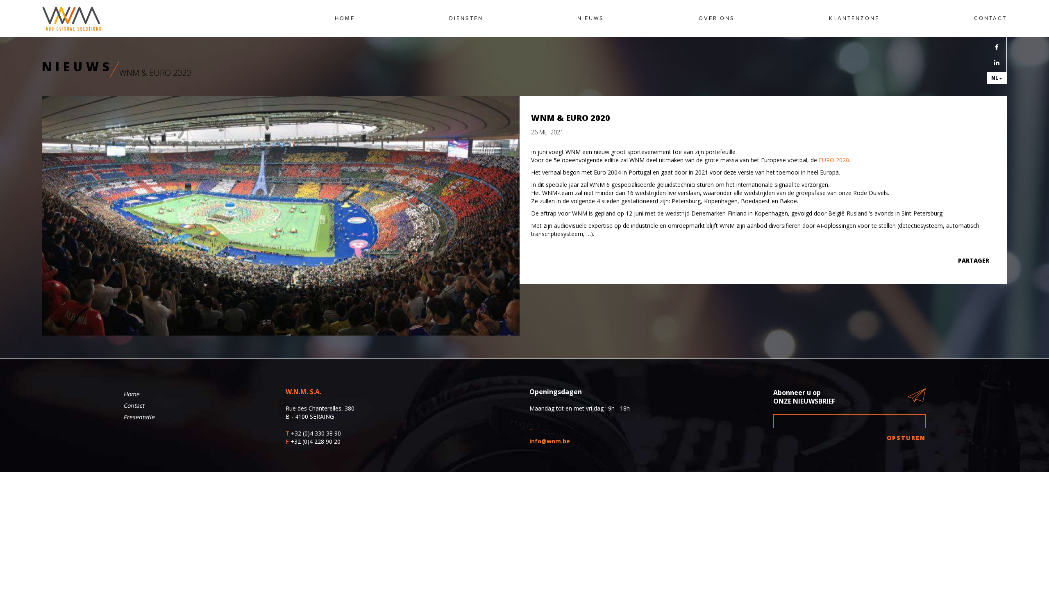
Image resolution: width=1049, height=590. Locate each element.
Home (345, 18)
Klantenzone (854, 18)
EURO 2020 (833, 160)
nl (994, 78)
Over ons (717, 18)
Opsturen (906, 438)
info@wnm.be (549, 441)
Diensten (466, 18)
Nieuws (590, 18)
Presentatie (138, 417)
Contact (990, 18)
